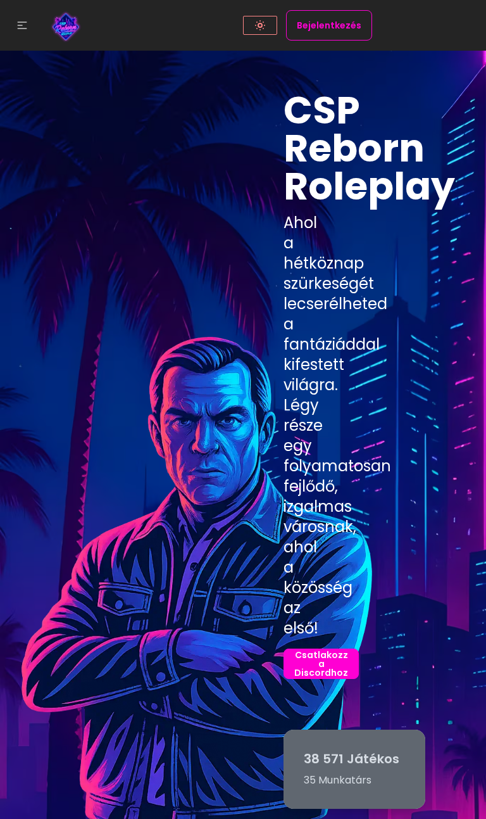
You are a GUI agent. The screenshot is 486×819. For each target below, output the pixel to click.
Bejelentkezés (329, 25)
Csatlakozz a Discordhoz (321, 664)
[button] (22, 25)
